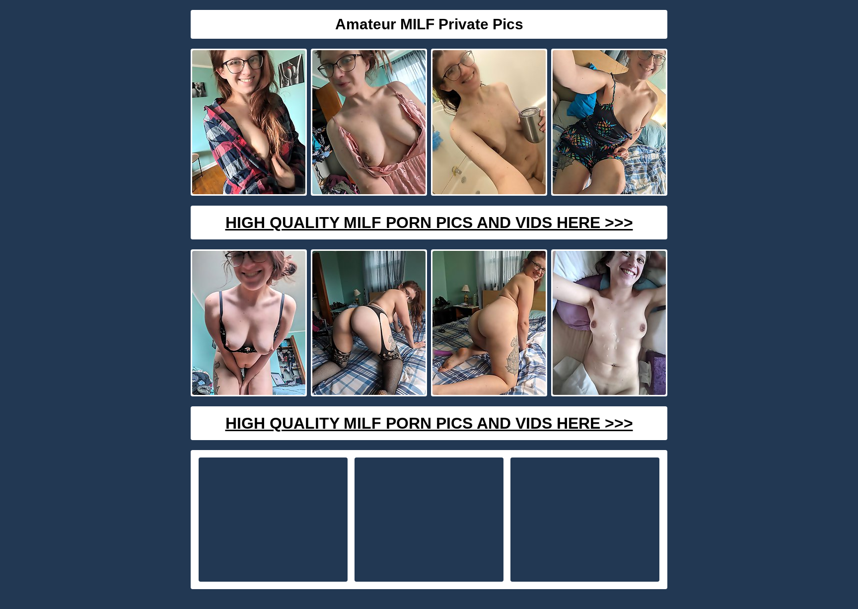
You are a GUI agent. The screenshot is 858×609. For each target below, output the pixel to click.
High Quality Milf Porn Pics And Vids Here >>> (429, 222)
